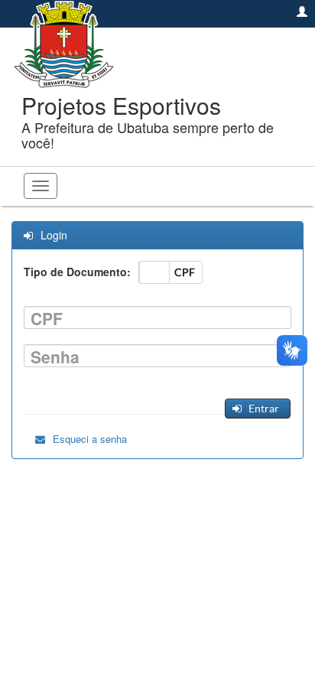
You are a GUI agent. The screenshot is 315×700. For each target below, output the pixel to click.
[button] (257, 408)
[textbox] (157, 317)
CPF (47, 319)
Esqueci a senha (90, 438)
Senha (55, 357)
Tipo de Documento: (77, 271)
